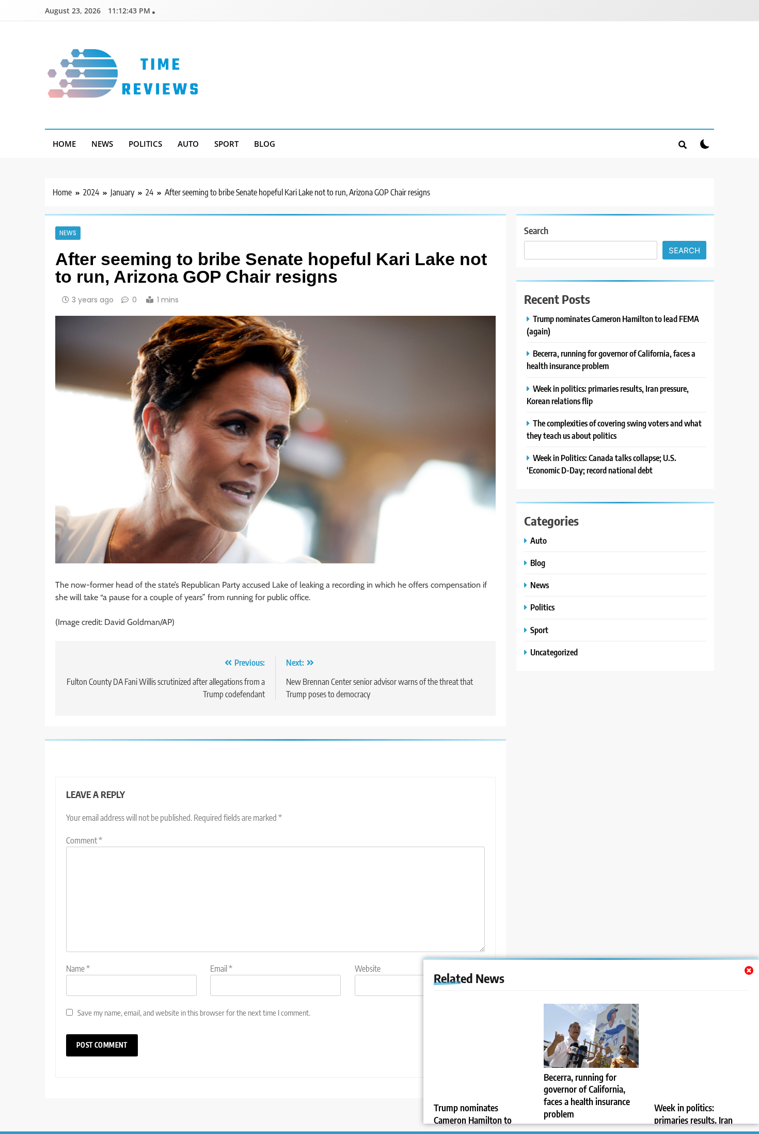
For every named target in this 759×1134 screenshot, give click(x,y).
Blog (264, 144)
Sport (226, 144)
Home (64, 144)
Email (221, 968)
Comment (84, 840)
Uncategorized (554, 652)
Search (536, 230)
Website (368, 968)
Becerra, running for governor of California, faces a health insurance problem (587, 1095)
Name (78, 968)
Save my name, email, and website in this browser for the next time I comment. (193, 1012)
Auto (188, 144)
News (102, 144)
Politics (145, 144)
